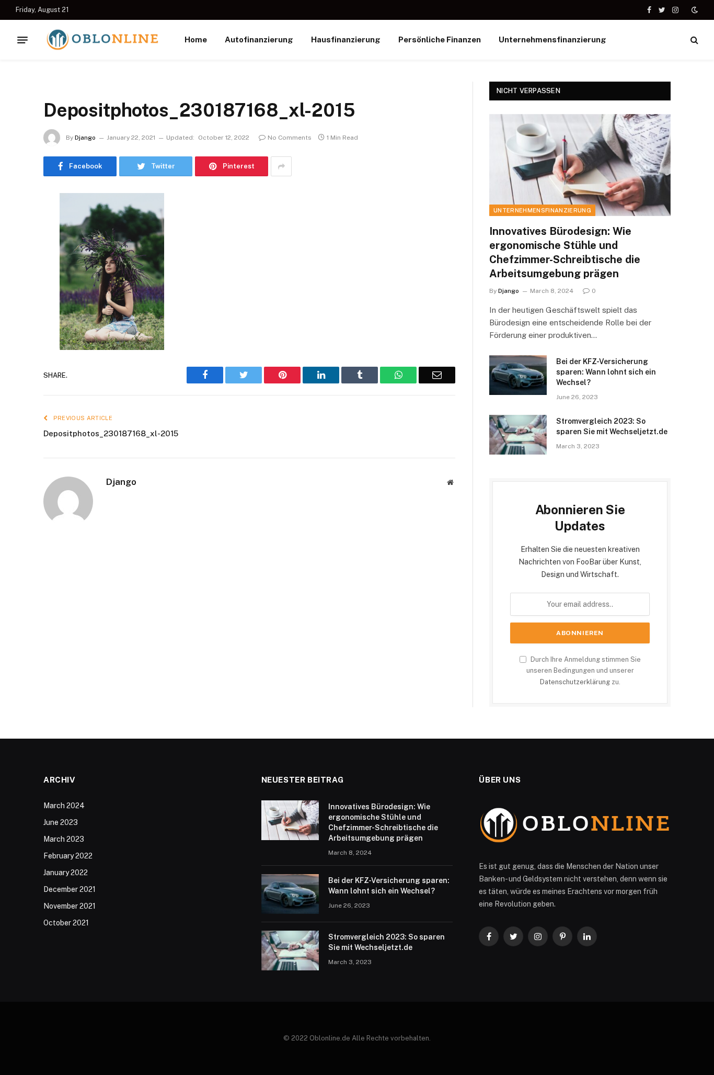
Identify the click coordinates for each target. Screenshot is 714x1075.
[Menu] (22, 40)
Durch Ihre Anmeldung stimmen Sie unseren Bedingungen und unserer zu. (583, 670)
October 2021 (66, 923)
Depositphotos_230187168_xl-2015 (110, 433)
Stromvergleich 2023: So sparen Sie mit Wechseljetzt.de (611, 426)
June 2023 (60, 822)
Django (85, 137)
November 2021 (69, 906)
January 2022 (65, 872)
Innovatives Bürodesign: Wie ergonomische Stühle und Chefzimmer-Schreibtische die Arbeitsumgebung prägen (564, 252)
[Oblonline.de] (102, 40)
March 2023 (63, 839)
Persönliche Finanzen (439, 39)
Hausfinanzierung (346, 39)
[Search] (693, 40)
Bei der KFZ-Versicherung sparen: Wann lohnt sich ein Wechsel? (606, 372)
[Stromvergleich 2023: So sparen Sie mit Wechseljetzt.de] (518, 435)
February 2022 (68, 856)
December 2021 (69, 889)
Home (196, 39)
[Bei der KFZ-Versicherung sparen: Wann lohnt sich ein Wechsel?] (518, 375)
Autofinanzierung (259, 39)
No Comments (290, 137)
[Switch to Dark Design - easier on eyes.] (693, 10)
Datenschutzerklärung (575, 682)
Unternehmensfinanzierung (552, 39)
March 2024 (64, 805)
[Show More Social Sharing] (281, 166)
